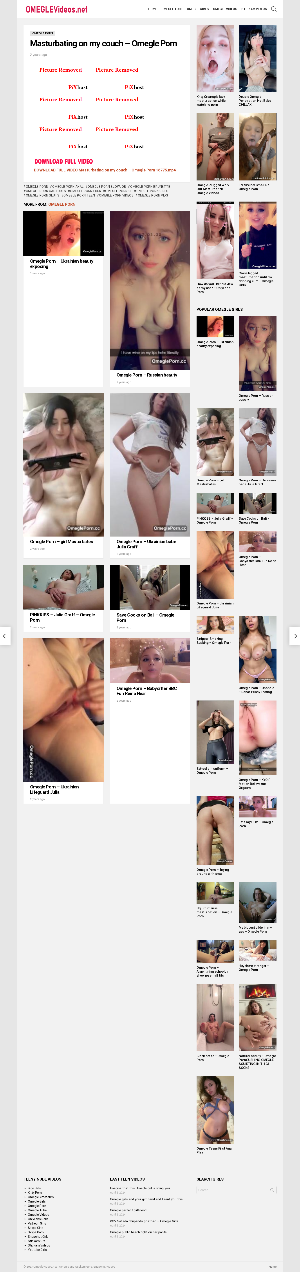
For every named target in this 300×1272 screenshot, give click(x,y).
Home (152, 9)
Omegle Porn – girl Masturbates (61, 541)
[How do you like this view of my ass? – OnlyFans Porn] (215, 240)
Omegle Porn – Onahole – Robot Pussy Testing (256, 690)
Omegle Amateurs (41, 1197)
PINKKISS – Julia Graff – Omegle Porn (62, 617)
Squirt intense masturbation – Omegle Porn (214, 912)
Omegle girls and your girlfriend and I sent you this (146, 1199)
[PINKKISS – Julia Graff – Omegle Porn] (63, 587)
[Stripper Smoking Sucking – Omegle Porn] (215, 625)
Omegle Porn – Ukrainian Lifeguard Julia (54, 789)
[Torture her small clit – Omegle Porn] (258, 146)
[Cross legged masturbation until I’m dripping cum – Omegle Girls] (258, 235)
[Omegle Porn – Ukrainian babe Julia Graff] (150, 465)
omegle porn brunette (150, 186)
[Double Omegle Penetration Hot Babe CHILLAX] (258, 58)
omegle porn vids (153, 195)
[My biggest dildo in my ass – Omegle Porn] (258, 902)
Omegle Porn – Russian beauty (147, 375)
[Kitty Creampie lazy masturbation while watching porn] (215, 58)
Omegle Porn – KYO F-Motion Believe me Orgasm (255, 784)
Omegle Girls (198, 9)
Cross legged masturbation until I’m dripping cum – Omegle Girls (256, 279)
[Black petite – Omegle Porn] (215, 1017)
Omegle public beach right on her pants (138, 1232)
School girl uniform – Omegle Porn (212, 771)
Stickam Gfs (36, 1241)
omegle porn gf (118, 191)
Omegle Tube (172, 9)
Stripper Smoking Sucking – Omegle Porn (214, 641)
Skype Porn (36, 1232)
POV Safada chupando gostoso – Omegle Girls (144, 1221)
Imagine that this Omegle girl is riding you (140, 1188)
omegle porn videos (116, 195)
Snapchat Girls (38, 1236)
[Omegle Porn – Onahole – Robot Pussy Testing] (258, 649)
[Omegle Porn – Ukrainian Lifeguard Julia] (63, 710)
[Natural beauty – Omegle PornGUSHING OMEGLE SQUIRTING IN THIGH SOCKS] (258, 1017)
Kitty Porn (35, 1192)
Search (272, 1191)
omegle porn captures (46, 191)
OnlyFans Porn (38, 1219)
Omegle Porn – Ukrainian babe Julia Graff (146, 544)
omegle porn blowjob (107, 186)
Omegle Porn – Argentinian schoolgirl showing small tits (213, 971)
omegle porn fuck (85, 191)
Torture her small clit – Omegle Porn (255, 187)
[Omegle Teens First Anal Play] (215, 1110)
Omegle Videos (225, 9)
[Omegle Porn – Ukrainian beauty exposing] (63, 233)
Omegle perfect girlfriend (128, 1210)
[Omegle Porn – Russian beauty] (150, 290)
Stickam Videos (254, 9)
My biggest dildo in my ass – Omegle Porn (255, 930)
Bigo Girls (34, 1188)
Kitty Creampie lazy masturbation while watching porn (211, 101)
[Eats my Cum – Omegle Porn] (258, 806)
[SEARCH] (274, 9)
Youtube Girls (37, 1250)
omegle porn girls (152, 191)
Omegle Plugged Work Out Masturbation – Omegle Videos (213, 189)
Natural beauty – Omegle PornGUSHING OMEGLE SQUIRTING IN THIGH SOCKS (257, 1062)
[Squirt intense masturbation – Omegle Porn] (215, 892)
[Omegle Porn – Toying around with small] (215, 830)
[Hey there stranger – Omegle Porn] (258, 950)
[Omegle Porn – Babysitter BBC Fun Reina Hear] (150, 660)
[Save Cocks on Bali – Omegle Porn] (150, 587)
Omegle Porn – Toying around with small (213, 872)
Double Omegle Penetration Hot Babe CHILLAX (255, 101)
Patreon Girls (37, 1223)
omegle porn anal (67, 186)
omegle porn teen (79, 195)
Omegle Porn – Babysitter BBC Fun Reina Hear (147, 691)
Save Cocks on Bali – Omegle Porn (145, 617)
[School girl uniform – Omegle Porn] (215, 732)
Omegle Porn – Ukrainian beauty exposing (61, 263)
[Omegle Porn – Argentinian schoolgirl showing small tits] (215, 951)
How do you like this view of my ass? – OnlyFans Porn (215, 288)
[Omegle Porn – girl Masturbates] (63, 465)
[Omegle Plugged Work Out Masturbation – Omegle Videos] (215, 146)
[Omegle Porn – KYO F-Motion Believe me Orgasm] (258, 738)
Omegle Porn (37, 186)
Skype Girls (35, 1228)
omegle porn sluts (43, 195)
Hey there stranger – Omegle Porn (254, 968)
